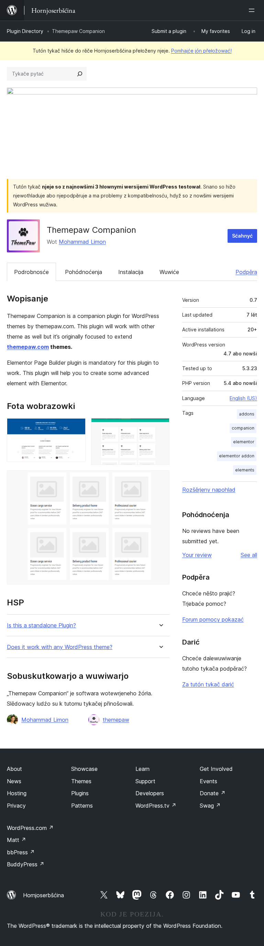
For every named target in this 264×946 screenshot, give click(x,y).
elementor (243, 441)
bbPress (21, 852)
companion (243, 428)
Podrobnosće (31, 272)
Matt (16, 839)
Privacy (16, 805)
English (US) (243, 398)
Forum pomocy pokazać (213, 619)
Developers (149, 793)
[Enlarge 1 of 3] (76, 427)
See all (249, 554)
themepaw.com (28, 346)
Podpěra (246, 272)
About (14, 768)
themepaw (116, 719)
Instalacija (130, 272)
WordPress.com (30, 827)
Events (208, 781)
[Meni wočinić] (253, 10)
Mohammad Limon (82, 241)
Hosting (16, 793)
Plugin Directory (25, 31)
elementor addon (236, 455)
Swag (210, 805)
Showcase (84, 768)
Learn (142, 768)
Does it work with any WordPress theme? (59, 647)
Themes (81, 781)
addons (246, 414)
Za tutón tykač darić (208, 684)
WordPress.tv (155, 805)
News (14, 781)
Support (145, 781)
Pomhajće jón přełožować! (201, 51)
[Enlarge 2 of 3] (160, 427)
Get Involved (216, 768)
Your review (197, 554)
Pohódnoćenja (83, 272)
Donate (213, 793)
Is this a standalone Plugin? (41, 625)
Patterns (82, 805)
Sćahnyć (242, 236)
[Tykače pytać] (80, 74)
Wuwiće (169, 272)
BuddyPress (25, 864)
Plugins (80, 793)
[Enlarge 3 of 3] (160, 479)
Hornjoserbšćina (43, 895)
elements (244, 469)
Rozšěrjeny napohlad (208, 489)
